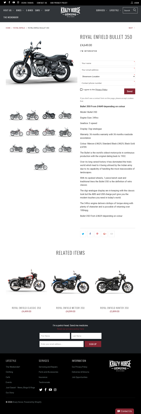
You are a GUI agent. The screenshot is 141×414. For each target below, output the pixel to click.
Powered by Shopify (32, 402)
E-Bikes (29, 10)
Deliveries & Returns (80, 372)
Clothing (9, 372)
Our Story (10, 393)
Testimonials (44, 382)
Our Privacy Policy (58, 2)
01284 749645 (27, 2)
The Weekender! (10, 17)
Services (100, 10)
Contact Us (42, 2)
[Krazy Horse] (70, 12)
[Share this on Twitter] (83, 234)
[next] (74, 68)
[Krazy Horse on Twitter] (4, 3)
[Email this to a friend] (112, 234)
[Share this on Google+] (105, 234)
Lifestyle (114, 10)
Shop (47, 10)
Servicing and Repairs (48, 367)
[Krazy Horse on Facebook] (9, 3)
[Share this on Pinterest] (97, 234)
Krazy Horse (18, 402)
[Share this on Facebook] (90, 234)
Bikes (19, 10)
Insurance (43, 377)
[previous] (9, 68)
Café (8, 377)
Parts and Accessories (48, 372)
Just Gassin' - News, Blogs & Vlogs (20, 387)
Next (131, 28)
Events (9, 382)
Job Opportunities (79, 377)
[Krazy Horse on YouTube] (13, 3)
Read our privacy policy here (70, 329)
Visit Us (7, 10)
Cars (37, 10)
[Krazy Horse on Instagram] (18, 3)
